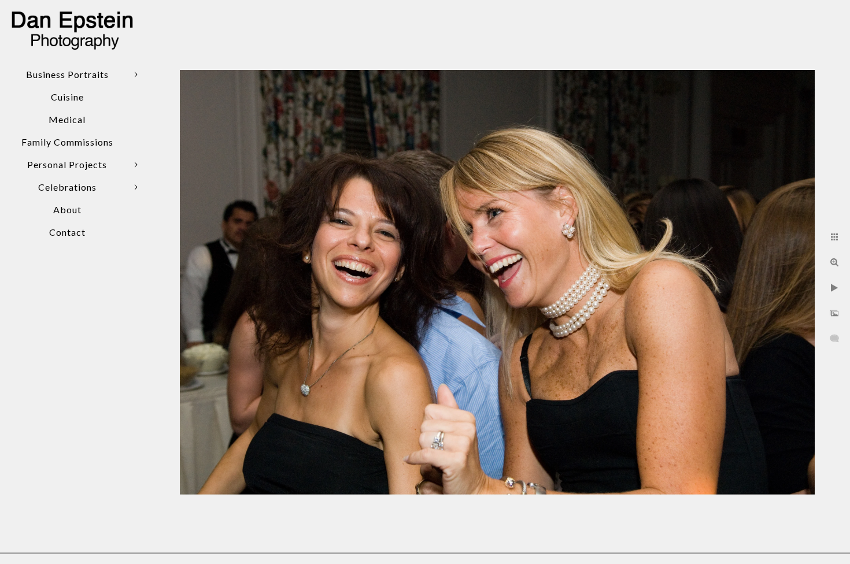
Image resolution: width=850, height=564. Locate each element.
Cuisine (67, 96)
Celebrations (67, 186)
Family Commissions (67, 141)
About (67, 209)
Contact (67, 232)
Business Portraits (67, 74)
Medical (67, 119)
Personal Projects (67, 164)
